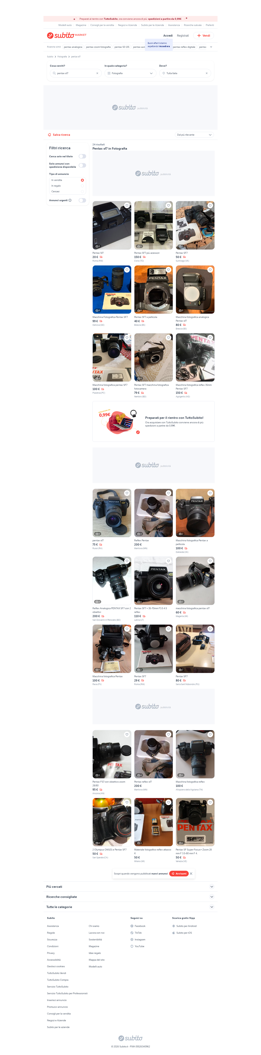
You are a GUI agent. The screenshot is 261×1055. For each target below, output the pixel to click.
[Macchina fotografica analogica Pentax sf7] (195, 297)
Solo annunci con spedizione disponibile (62, 165)
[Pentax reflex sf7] (153, 762)
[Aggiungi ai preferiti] (127, 205)
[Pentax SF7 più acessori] (153, 231)
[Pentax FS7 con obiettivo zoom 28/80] (112, 762)
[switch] (82, 156)
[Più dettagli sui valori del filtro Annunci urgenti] (70, 200)
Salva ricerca (61, 134)
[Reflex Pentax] (153, 521)
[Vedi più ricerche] (211, 47)
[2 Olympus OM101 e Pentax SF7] (112, 830)
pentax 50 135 (122, 47)
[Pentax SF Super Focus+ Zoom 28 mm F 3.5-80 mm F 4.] (195, 830)
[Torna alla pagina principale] (67, 35)
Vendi (206, 35)
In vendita (56, 180)
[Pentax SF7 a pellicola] (153, 297)
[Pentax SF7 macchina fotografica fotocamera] (153, 365)
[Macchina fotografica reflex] (195, 762)
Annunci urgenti (58, 200)
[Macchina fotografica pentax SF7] (112, 365)
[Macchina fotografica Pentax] (112, 655)
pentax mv (204, 47)
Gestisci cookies (56, 966)
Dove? (163, 65)
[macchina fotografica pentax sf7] (195, 589)
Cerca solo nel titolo (61, 156)
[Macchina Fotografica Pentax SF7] (112, 297)
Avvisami (181, 873)
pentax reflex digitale (184, 47)
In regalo (56, 185)
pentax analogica (73, 47)
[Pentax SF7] (195, 231)
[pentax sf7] (112, 521)
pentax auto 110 (141, 47)
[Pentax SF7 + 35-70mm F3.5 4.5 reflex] (153, 589)
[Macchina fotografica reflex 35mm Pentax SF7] (195, 365)
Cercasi (55, 191)
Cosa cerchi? (57, 65)
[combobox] (75, 73)
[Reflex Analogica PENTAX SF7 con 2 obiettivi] (112, 589)
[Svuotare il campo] (97, 73)
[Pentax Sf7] (112, 231)
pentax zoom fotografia (98, 47)
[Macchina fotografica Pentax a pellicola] (195, 521)
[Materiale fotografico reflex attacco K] (153, 830)
